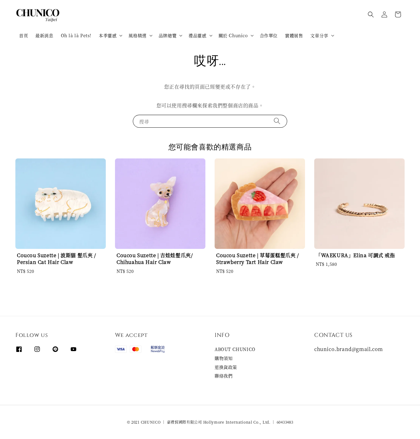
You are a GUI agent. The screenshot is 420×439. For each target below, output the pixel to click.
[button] (371, 14)
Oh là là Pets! (76, 35)
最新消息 (44, 35)
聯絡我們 (223, 376)
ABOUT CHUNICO (235, 349)
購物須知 (223, 358)
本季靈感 (108, 35)
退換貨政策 (226, 367)
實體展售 (294, 35)
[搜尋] (277, 121)
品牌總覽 (167, 35)
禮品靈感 (197, 35)
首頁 (23, 35)
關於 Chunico (233, 35)
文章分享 (319, 35)
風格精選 (137, 35)
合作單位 (269, 35)
